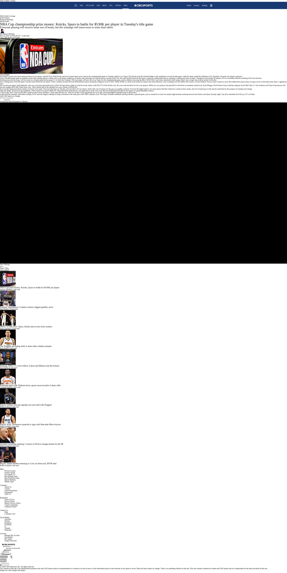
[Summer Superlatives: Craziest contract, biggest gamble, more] (143, 298)
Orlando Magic (148, 76)
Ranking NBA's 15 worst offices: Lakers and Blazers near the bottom (29, 366)
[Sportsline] (6, 552)
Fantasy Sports (9, 473)
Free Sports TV (9, 474)
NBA (5, 76)
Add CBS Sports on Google (10, 38)
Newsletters (8, 537)
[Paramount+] (6, 554)
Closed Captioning (11, 505)
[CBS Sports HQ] (6, 546)
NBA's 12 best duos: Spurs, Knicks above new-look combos (26, 326)
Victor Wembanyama (7, 78)
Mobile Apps (9, 482)
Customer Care (9, 514)
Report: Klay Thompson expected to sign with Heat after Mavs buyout (30, 424)
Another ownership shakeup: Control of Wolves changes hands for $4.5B (31, 444)
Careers (7, 489)
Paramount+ (8, 492)
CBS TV (7, 494)
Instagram (7, 523)
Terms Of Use (9, 499)
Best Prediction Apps (11, 478)
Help (6, 512)
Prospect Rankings (6, 20)
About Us (7, 487)
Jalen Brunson (157, 82)
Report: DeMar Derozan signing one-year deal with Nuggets (26, 405)
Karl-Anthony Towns (204, 82)
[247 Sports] (7, 550)
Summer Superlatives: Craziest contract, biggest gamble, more (26, 307)
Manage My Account (12, 535)
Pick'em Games (9, 471)
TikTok (7, 521)
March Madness (10, 480)
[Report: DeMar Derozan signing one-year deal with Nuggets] (143, 396)
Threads (7, 528)
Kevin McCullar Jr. (247, 85)
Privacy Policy (9, 501)
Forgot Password (10, 541)
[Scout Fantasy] (5, 563)
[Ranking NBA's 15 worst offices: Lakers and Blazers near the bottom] (143, 357)
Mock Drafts (4, 21)
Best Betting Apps (10, 476)
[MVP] (3, 560)
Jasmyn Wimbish (9, 34)
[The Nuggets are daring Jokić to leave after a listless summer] (143, 337)
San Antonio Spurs (71, 76)
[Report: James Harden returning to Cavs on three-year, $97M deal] (143, 455)
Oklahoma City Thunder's (210, 76)
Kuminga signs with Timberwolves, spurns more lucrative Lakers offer (30, 385)
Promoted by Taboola (19, 101)
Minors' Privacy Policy (12, 503)
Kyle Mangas (208, 85)
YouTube (7, 519)
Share (1, 266)
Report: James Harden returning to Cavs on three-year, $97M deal (28, 463)
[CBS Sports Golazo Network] (13, 548)
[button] (203, 12)
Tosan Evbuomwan (275, 85)
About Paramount (10, 491)
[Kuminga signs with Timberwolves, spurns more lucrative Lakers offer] (143, 376)
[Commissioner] (6, 557)
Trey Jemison (260, 85)
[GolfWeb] (4, 565)
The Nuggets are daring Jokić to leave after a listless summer (26, 346)
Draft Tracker (5, 18)
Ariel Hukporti (22, 85)
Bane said (54, 92)
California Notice (10, 507)
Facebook (7, 525)
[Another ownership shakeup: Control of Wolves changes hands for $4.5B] (143, 435)
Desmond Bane (62, 91)
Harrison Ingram (234, 85)
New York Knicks (55, 76)
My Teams (8, 539)
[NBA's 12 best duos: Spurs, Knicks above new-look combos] (143, 318)
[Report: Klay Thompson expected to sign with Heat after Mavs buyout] (143, 415)
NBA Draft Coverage (7, 16)
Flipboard (7, 530)
